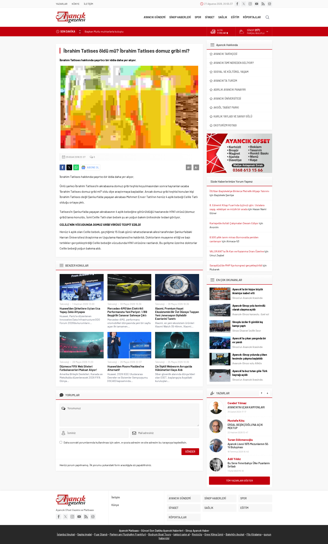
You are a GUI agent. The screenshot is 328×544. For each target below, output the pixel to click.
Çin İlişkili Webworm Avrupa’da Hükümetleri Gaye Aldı (173, 368)
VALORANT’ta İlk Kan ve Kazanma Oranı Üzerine (237, 251)
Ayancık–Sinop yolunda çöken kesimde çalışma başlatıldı (249, 356)
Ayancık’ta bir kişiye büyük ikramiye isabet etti (247, 291)
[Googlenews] (269, 3)
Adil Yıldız (234, 459)
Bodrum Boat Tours (159, 534)
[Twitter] (243, 3)
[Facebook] (237, 3)
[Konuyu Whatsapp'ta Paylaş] (76, 167)
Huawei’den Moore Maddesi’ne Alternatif (125, 368)
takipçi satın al (181, 534)
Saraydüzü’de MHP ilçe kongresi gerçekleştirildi (236, 265)
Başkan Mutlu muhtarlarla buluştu (104, 31)
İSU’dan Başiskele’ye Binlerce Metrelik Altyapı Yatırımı (239, 191)
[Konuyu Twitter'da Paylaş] (69, 167)
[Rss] (263, 3)
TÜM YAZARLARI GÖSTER (239, 480)
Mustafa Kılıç (236, 420)
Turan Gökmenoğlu (240, 439)
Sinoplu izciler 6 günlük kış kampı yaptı (247, 323)
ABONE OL (93, 167)
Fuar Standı (100, 534)
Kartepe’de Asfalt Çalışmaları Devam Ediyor (234, 223)
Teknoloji (64, 304)
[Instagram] (250, 3)
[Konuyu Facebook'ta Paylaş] (62, 167)
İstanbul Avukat (66, 534)
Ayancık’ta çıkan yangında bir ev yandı (249, 340)
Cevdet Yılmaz (237, 403)
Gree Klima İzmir (213, 534)
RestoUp (197, 534)
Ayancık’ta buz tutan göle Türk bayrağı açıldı (249, 372)
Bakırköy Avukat (235, 534)
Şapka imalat (84, 534)
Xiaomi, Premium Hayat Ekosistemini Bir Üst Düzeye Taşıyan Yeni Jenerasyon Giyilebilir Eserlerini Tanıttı (177, 313)
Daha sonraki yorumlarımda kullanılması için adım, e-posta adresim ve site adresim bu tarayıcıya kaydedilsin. (125, 442)
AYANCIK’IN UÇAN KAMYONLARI (246, 407)
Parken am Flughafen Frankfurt (128, 534)
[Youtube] (256, 3)
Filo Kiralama (254, 534)
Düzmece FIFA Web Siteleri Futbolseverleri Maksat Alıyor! (78, 368)
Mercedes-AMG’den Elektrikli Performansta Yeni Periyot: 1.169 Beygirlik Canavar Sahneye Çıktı (127, 312)
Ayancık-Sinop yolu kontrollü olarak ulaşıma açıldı (248, 307)
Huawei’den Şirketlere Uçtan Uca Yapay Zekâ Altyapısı (80, 310)
